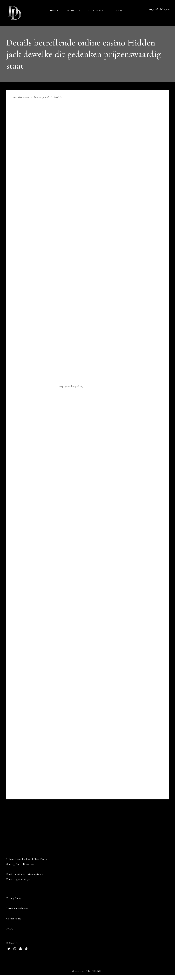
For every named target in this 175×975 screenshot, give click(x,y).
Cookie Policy (13, 918)
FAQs (9, 928)
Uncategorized (42, 97)
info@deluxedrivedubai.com (28, 873)
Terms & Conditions (17, 908)
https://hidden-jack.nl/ (71, 386)
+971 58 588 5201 (22, 879)
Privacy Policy (14, 898)
